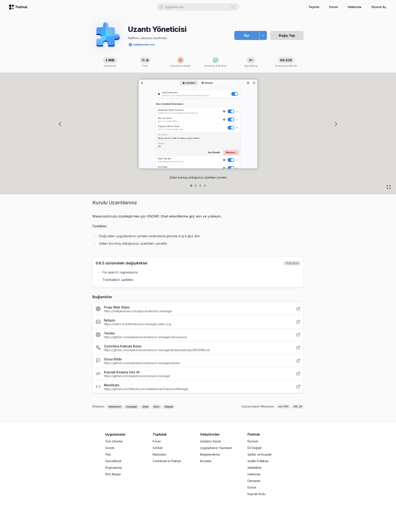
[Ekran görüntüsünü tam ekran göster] (389, 187)
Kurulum (253, 441)
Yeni (108, 454)
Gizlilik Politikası (258, 461)
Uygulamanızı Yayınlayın (216, 448)
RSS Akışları (113, 474)
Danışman (254, 481)
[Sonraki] (336, 124)
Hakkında (354, 7)
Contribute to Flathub (167, 461)
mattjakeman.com (144, 44)
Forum (333, 7)
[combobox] (198, 7)
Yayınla (314, 7)
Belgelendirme (210, 454)
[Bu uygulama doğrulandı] (130, 44)
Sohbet (158, 448)
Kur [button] (247, 35)
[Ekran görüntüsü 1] (196, 186)
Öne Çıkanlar (114, 441)
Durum (252, 487)
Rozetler (206, 461)
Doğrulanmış (113, 467)
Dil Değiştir (255, 448)
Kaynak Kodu (256, 494)
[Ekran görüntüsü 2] (200, 186)
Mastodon (159, 454)
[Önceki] (60, 124)
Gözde (109, 448)
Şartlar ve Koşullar (260, 454)
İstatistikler (255, 467)
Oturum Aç (378, 7)
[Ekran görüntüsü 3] (205, 186)
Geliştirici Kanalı (210, 441)
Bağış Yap (287, 35)
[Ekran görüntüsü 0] (191, 186)
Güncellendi (113, 461)
